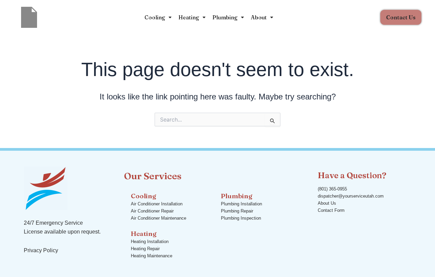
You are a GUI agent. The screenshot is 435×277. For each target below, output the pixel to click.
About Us (327, 203)
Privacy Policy (41, 250)
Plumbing (225, 17)
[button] (158, 17)
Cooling (154, 17)
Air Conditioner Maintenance (158, 218)
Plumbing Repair (237, 211)
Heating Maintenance (151, 255)
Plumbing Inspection (241, 218)
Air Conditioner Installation (156, 203)
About (259, 17)
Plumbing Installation (241, 203)
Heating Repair (145, 248)
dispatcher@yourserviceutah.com (351, 196)
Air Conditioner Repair (152, 211)
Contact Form (331, 210)
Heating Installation (150, 241)
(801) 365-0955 (332, 188)
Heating (188, 17)
